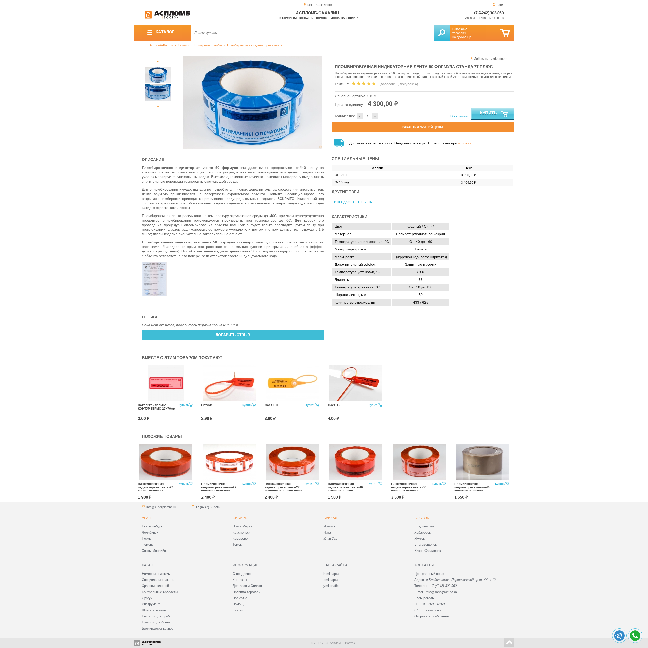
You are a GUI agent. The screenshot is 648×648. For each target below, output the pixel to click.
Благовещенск (425, 544)
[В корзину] (505, 33)
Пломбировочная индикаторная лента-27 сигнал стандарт (155, 487)
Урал (146, 518)
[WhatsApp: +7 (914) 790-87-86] (635, 635)
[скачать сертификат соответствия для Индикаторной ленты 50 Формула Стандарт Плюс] (154, 295)
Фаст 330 (334, 405)
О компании (288, 18)
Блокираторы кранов (157, 628)
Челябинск (150, 532)
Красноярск (241, 532)
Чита (327, 532)
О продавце (242, 574)
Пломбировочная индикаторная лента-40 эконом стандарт (345, 487)
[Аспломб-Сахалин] (167, 17)
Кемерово (240, 538)
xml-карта (330, 580)
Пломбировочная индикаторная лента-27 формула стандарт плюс (283, 487)
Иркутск (329, 526)
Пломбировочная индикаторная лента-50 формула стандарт (408, 487)
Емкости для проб (156, 616)
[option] (253, 102)
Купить (488, 113)
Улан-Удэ (330, 538)
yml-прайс (331, 586)
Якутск (419, 538)
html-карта (331, 574)
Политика (240, 598)
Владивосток (424, 526)
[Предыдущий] (158, 61)
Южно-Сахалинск (427, 551)
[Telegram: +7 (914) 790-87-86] (619, 635)
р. (469, 37)
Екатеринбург (152, 526)
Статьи (238, 610)
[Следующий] (158, 106)
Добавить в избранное (490, 59)
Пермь (147, 538)
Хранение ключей (155, 586)
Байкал (330, 518)
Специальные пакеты (158, 580)
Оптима (207, 405)
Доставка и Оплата (247, 586)
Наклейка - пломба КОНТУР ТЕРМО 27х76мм (156, 406)
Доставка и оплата (344, 18)
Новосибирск (242, 526)
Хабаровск (422, 532)
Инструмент (151, 604)
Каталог (183, 45)
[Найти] (442, 33)
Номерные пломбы (208, 45)
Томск (237, 544)
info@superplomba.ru (161, 507)
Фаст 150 (271, 405)
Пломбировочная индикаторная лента (255, 45)
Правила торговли (246, 592)
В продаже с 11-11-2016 (353, 202)
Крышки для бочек (156, 622)
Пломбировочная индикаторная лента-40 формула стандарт (472, 487)
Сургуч (147, 598)
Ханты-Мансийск (154, 551)
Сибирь (240, 518)
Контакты (306, 18)
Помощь (322, 18)
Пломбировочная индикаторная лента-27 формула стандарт (218, 487)
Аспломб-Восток (161, 45)
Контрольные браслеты (160, 592)
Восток (421, 518)
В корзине (459, 29)
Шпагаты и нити (154, 610)
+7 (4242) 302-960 (488, 13)
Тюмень (148, 544)
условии (465, 143)
